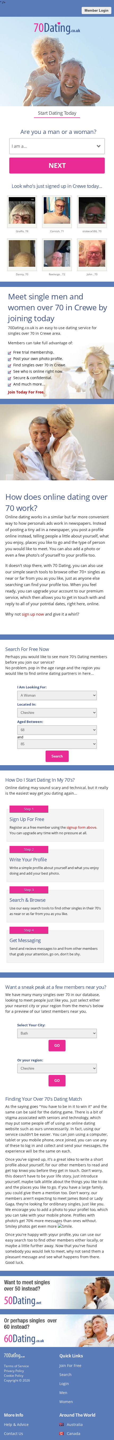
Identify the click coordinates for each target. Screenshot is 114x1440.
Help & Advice (16, 1424)
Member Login (96, 10)
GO (57, 1046)
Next (57, 165)
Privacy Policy (14, 1371)
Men (63, 1392)
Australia (75, 1424)
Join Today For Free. (26, 392)
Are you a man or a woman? (58, 131)
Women (66, 1401)
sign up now (33, 614)
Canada (73, 1433)
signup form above (81, 827)
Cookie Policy (13, 1375)
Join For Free (70, 1365)
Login (64, 1383)
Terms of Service (16, 1366)
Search (57, 756)
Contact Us (13, 1433)
